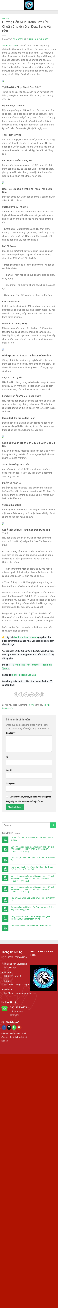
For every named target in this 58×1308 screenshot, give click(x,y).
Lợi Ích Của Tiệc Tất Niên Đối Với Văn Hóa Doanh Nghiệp (32, 839)
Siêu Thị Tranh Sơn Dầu (24, 675)
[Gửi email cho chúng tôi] (9, 1027)
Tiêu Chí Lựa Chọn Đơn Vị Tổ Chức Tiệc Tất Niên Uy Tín (33, 859)
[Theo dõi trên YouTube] (19, 1027)
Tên (8, 757)
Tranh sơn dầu (9, 45)
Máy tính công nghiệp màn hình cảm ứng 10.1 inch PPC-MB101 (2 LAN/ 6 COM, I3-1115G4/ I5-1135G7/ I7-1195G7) (32, 889)
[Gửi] (53, 825)
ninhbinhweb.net (39, 39)
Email (9, 770)
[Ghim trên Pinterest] (36, 694)
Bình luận (10, 733)
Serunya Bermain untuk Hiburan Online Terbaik (31, 926)
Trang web (10, 783)
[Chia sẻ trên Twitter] (26, 694)
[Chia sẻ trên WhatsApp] (16, 694)
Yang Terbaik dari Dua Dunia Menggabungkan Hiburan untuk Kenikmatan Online (30, 917)
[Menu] (3, 4)
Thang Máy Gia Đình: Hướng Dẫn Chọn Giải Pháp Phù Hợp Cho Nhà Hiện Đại (32, 868)
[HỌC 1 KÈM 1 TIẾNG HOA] (29, 5)
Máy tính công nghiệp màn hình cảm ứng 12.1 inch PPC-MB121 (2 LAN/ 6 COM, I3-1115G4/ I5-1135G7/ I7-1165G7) (32, 849)
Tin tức (5, 18)
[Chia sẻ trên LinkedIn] (41, 694)
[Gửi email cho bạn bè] (31, 694)
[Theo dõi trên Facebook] (4, 1027)
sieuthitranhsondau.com (25, 637)
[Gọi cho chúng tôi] (14, 1027)
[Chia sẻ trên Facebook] (21, 694)
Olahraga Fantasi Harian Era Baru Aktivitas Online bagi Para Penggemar (32, 908)
